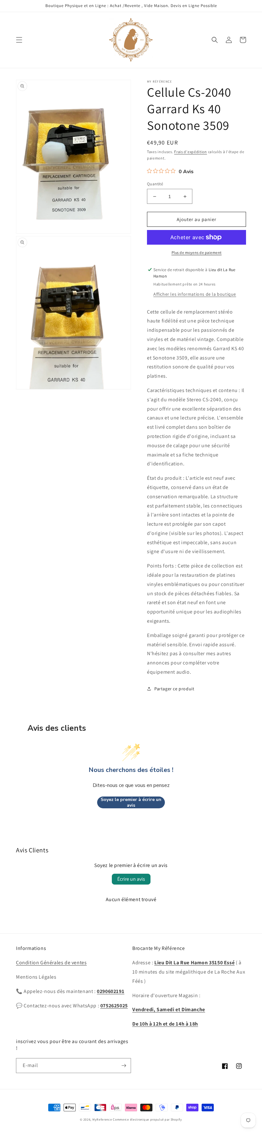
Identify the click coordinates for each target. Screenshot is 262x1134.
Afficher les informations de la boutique (194, 294)
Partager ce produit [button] (174, 689)
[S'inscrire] (124, 1065)
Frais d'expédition (190, 151)
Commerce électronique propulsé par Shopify (147, 1119)
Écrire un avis (131, 879)
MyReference (102, 1119)
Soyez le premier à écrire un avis (131, 802)
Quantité (155, 184)
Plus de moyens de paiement (197, 252)
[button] (19, 40)
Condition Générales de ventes (51, 962)
